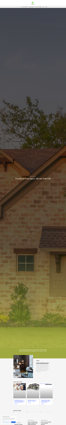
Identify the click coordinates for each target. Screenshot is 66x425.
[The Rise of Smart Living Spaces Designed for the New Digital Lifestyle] (19, 416)
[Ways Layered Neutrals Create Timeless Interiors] (46, 415)
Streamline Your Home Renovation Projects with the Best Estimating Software (19, 401)
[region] (8, 420)
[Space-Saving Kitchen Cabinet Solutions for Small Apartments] (33, 415)
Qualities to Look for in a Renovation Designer (32, 401)
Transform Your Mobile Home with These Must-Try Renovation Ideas (46, 401)
